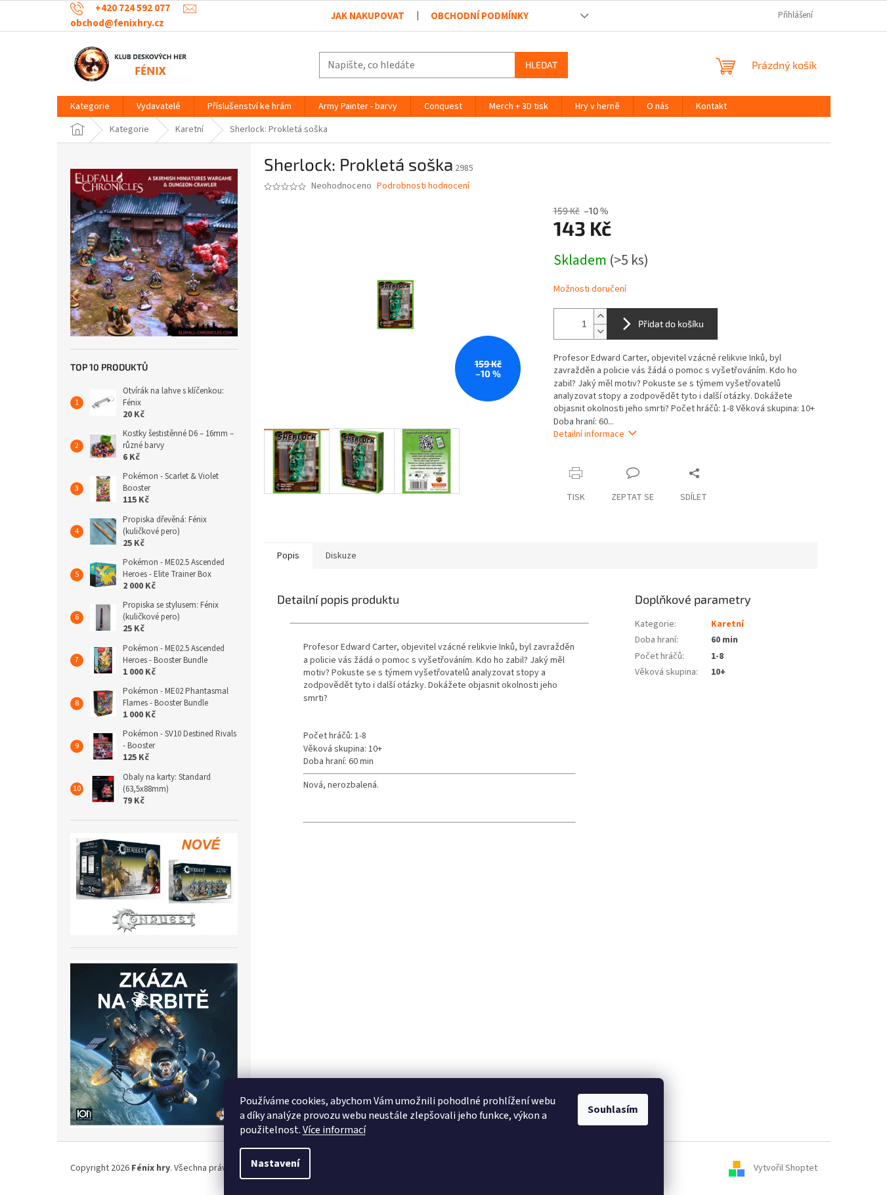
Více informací (334, 1130)
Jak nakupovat (367, 16)
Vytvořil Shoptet (785, 1168)
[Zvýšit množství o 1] (600, 316)
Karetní (727, 624)
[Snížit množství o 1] (600, 331)
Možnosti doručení (589, 289)
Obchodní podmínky (480, 16)
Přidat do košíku (671, 323)
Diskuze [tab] (341, 555)
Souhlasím (613, 1109)
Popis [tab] (288, 555)
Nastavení (275, 1163)
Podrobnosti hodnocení (423, 186)
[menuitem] (90, 106)
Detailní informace (588, 434)
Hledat (541, 64)
